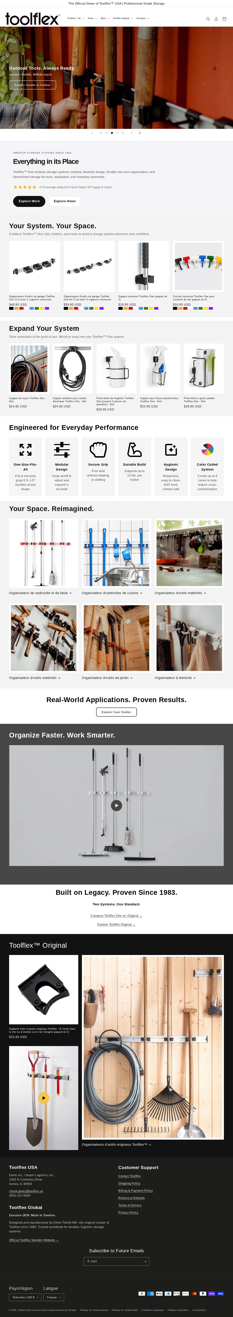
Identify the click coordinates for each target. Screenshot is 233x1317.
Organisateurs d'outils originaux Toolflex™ (114, 1145)
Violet (47, 308)
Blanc (26, 308)
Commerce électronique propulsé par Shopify (53, 1310)
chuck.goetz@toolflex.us (26, 1191)
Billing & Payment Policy (135, 1190)
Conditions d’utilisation (152, 1310)
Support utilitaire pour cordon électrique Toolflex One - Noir (70, 400)
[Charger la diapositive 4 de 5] (117, 133)
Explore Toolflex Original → (116, 924)
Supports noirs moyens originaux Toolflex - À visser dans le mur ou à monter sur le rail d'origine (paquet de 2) (42, 1030)
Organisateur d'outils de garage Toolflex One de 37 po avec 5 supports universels (87, 298)
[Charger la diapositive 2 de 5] (106, 133)
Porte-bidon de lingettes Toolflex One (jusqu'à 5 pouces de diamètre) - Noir (115, 401)
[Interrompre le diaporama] (141, 133)
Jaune (42, 308)
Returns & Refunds (131, 1197)
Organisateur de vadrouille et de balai (38, 593)
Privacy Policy (128, 1212)
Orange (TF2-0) (125, 308)
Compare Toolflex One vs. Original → (116, 915)
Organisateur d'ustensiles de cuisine (110, 593)
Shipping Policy (129, 1183)
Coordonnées (199, 1310)
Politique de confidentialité (125, 1310)
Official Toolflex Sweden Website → (34, 1240)
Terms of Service (130, 1205)
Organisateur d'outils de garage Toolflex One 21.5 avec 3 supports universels (32, 298)
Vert (37, 308)
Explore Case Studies (116, 712)
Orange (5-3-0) (16, 308)
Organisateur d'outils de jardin (105, 678)
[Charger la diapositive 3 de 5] (112, 133)
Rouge (21, 308)
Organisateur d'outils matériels (178, 593)
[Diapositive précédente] (92, 133)
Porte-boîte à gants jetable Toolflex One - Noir (199, 400)
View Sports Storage (28, 84)
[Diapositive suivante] (132, 133)
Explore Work (29, 201)
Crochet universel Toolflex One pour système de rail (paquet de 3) (193, 298)
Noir (11, 308)
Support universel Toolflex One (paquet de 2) (142, 298)
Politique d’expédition (178, 1310)
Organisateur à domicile (173, 678)
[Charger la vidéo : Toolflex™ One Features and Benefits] (43, 1098)
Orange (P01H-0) (180, 308)
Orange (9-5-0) (71, 308)
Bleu (31, 308)
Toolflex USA (24, 1310)
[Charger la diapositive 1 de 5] (101, 133)
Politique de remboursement (94, 1310)
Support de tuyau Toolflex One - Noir (27, 400)
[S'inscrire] (145, 1261)
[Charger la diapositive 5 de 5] (123, 133)
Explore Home (65, 201)
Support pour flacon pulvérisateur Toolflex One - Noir (159, 400)
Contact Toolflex (129, 1176)
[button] (75, 18)
